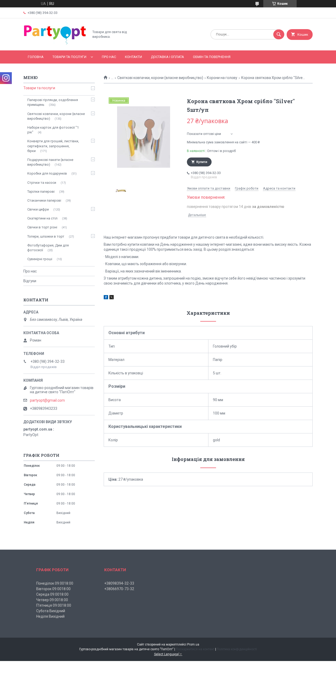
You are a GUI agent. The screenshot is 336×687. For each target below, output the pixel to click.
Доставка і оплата (167, 57)
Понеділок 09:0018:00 (54, 583)
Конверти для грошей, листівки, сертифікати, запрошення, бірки (53, 146)
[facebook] (106, 298)
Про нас (109, 57)
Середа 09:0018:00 (52, 594)
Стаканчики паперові (44, 200)
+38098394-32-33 (119, 583)
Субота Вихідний (50, 611)
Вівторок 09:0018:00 (53, 589)
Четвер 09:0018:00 (52, 600)
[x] (111, 298)
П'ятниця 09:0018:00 (53, 605)
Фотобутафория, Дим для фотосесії (48, 247)
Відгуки (29, 281)
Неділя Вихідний (50, 616)
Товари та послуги (69, 57)
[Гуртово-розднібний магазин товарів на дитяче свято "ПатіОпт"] (54, 44)
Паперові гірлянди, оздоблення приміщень (52, 102)
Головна (36, 57)
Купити (201, 162)
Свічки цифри (38, 209)
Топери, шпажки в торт (45, 236)
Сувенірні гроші (39, 259)
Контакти (133, 57)
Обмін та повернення (211, 57)
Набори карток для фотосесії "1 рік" (53, 129)
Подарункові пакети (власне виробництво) (50, 162)
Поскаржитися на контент (195, 649)
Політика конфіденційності (237, 649)
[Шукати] (278, 34)
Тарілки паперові (41, 191)
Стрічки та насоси (41, 183)
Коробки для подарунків (47, 173)
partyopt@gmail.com (47, 400)
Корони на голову (222, 78)
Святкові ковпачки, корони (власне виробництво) (160, 78)
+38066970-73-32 (119, 589)
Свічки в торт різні (42, 227)
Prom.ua (193, 644)
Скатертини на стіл (42, 218)
